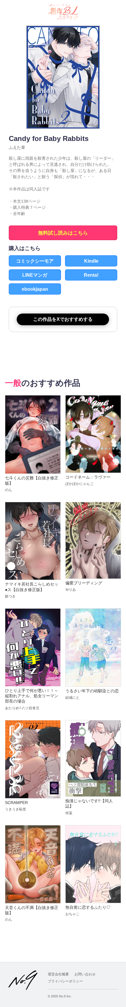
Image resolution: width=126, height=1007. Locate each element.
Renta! (91, 275)
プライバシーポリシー (65, 981)
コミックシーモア (35, 261)
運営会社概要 (58, 974)
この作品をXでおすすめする (63, 319)
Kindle (91, 261)
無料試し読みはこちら (63, 233)
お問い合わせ (85, 974)
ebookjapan (35, 289)
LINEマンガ (34, 275)
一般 (13, 383)
